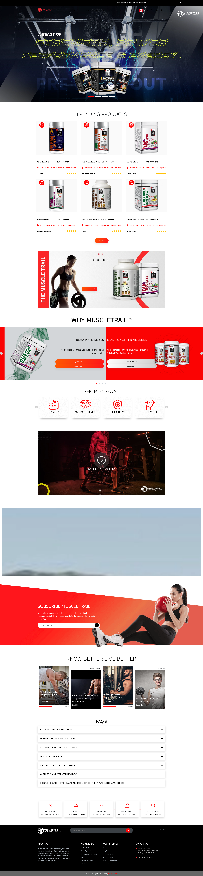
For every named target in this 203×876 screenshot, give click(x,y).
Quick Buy (75, 361)
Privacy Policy (108, 857)
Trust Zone (85, 864)
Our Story (100, 10)
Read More (44, 701)
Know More (91, 362)
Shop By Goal (88, 10)
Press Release (108, 854)
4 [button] (110, 97)
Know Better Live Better (89, 854)
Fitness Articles (114, 10)
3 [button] (103, 97)
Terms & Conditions (110, 860)
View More (89, 289)
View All (101, 240)
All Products (85, 847)
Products (77, 10)
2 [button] (96, 97)
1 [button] (89, 97)
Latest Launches (87, 860)
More (125, 10)
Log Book (106, 851)
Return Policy (107, 864)
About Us (106, 847)
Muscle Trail (112, 873)
